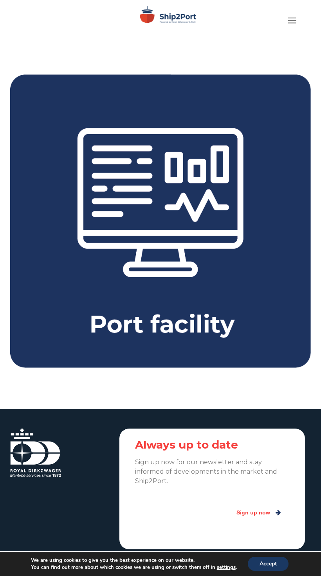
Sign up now (253, 512)
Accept (268, 563)
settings (226, 567)
